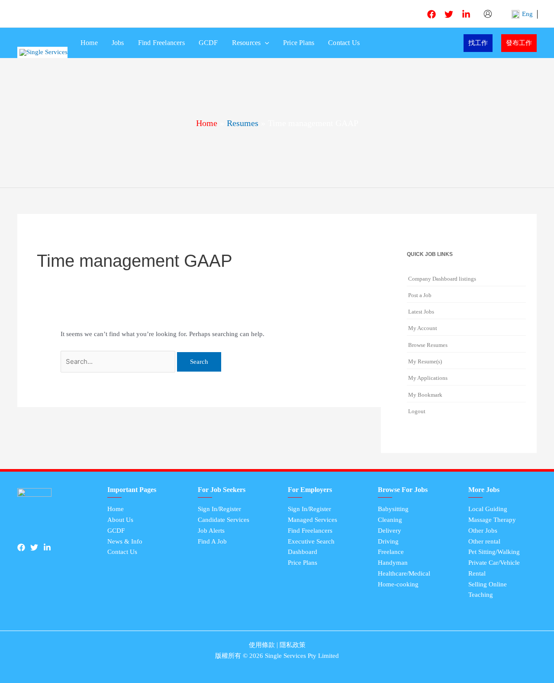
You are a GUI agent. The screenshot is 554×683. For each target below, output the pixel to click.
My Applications (428, 378)
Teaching (480, 594)
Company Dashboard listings (442, 278)
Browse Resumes (428, 345)
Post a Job (420, 295)
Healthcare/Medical (404, 573)
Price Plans (298, 42)
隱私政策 (293, 644)
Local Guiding (487, 508)
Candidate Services (223, 519)
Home (89, 42)
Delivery (389, 530)
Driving (388, 541)
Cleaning (390, 519)
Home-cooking (398, 584)
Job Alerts (211, 530)
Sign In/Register (219, 508)
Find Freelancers (161, 42)
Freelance (391, 551)
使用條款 (262, 644)
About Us (120, 519)
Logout (416, 411)
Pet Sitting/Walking (494, 551)
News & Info (124, 541)
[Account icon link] (488, 14)
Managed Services (312, 519)
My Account (422, 328)
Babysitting (393, 508)
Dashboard (302, 551)
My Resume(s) (425, 361)
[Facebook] (431, 14)
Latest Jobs (421, 311)
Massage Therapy (492, 519)
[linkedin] (466, 14)
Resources (246, 42)
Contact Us (344, 42)
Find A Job (212, 541)
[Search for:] (119, 361)
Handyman (393, 562)
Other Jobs (482, 530)
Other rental (484, 541)
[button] (265, 43)
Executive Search (311, 541)
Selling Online (487, 584)
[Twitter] (448, 14)
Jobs (118, 42)
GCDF (208, 42)
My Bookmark (425, 395)
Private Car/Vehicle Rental (494, 568)
